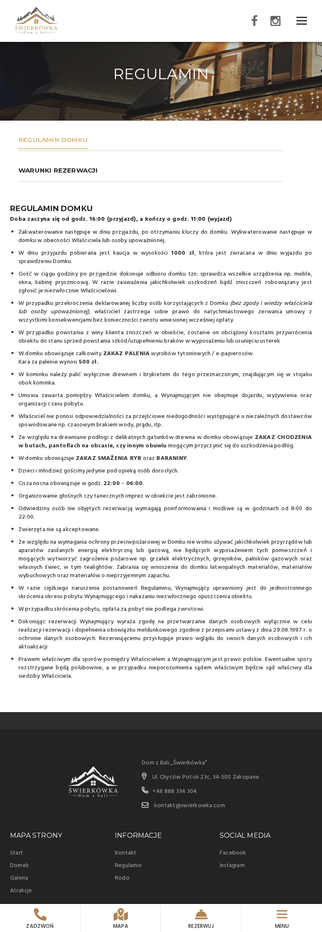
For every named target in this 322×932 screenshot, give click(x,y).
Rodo (122, 878)
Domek (19, 865)
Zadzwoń (40, 926)
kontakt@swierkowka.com (189, 806)
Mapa (120, 926)
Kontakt (125, 853)
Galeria (19, 878)
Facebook (233, 853)
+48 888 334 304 (175, 791)
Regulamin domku (53, 140)
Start (16, 853)
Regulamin (128, 865)
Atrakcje (21, 891)
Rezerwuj (201, 926)
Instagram (232, 865)
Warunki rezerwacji (58, 170)
